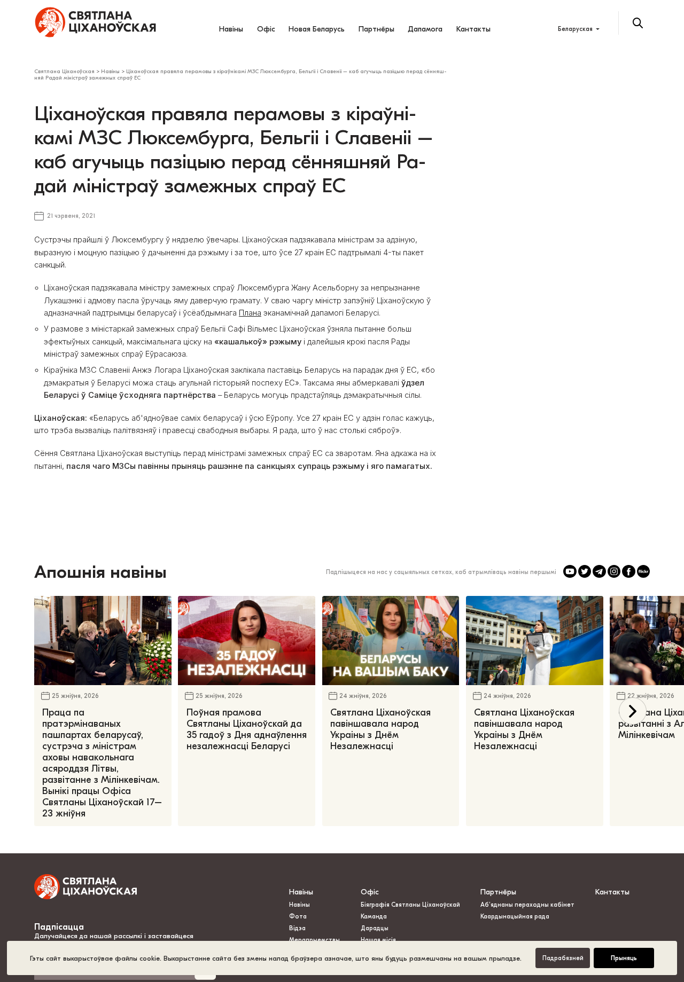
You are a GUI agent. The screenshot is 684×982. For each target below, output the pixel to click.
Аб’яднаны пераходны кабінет (527, 904)
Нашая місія (379, 940)
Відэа (297, 928)
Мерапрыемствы (314, 940)
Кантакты (473, 29)
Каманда (374, 916)
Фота (298, 916)
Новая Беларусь (317, 29)
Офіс (266, 29)
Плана (250, 313)
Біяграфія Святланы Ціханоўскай (410, 904)
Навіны (231, 29)
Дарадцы (374, 928)
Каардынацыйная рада (514, 916)
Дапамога (425, 29)
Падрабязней (563, 958)
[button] (632, 711)
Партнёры (376, 29)
